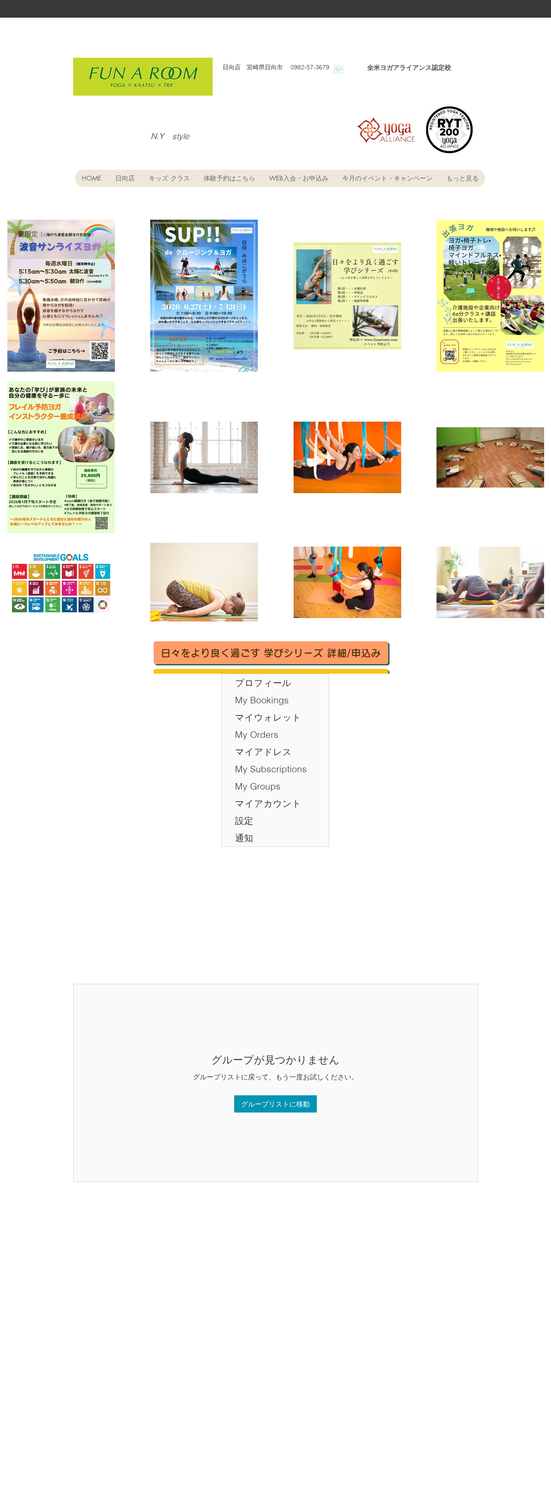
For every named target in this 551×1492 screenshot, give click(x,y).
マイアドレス (263, 751)
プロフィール (263, 682)
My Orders (257, 734)
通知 (244, 837)
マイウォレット (268, 717)
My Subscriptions (271, 768)
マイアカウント (268, 803)
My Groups (258, 786)
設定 (244, 820)
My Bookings (262, 700)
